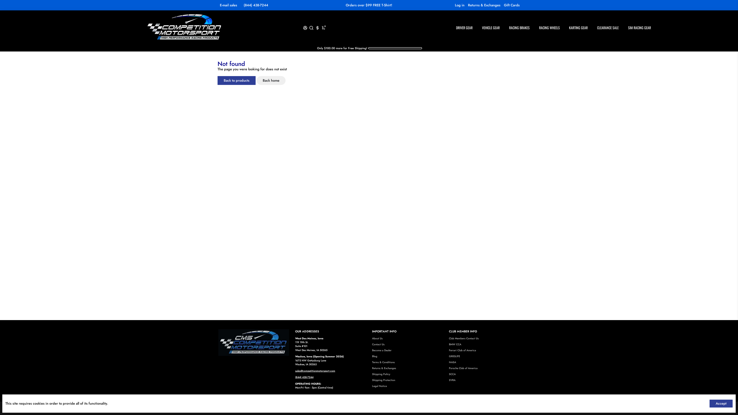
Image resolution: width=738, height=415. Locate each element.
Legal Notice (379, 386)
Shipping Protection (383, 380)
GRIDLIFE (454, 356)
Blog (374, 356)
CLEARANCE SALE (608, 27)
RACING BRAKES (519, 27)
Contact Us (378, 344)
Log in (460, 5)
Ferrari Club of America (462, 350)
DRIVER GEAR (464, 27)
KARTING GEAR (578, 27)
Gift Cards (512, 5)
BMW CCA (455, 344)
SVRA (452, 380)
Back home (271, 80)
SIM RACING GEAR (639, 27)
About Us (377, 338)
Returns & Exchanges (484, 5)
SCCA (452, 374)
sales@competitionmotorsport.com (315, 371)
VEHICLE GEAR (491, 27)
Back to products (236, 80)
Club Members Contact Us (464, 338)
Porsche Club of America (463, 368)
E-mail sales (228, 5)
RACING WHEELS (549, 27)
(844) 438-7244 (256, 5)
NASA (452, 362)
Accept (721, 403)
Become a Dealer (381, 350)
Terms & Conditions (383, 362)
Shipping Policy (381, 374)
